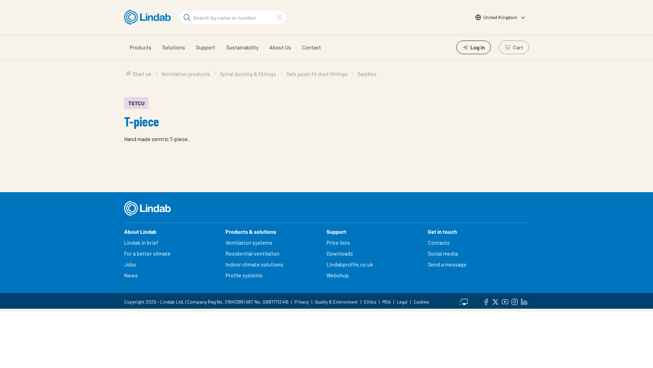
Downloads (339, 253)
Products (140, 47)
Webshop (337, 275)
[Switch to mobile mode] (463, 301)
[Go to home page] (149, 17)
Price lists (338, 242)
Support (205, 47)
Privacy (302, 302)
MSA (386, 302)
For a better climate (147, 253)
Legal (402, 302)
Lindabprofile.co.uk (349, 264)
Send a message (447, 264)
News (131, 275)
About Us (280, 47)
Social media (443, 253)
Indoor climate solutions (254, 264)
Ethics (370, 302)
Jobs (130, 264)
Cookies (421, 302)
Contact (311, 47)
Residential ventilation (252, 253)
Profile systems (244, 275)
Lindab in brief (141, 242)
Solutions (173, 47)
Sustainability (242, 47)
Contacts (439, 242)
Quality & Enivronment (336, 302)
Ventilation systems (248, 242)
